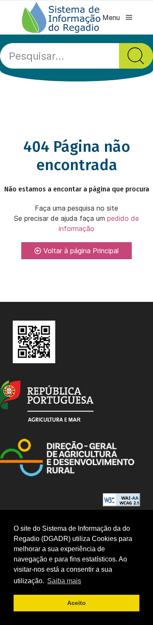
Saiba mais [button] (64, 580)
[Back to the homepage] (61, 17)
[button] (117, 17)
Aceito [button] (76, 602)
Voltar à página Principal (80, 250)
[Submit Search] (136, 56)
